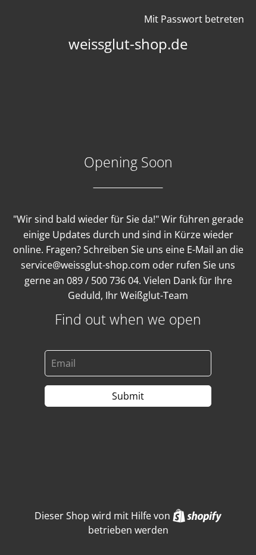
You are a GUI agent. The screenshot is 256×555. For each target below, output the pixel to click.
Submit (128, 396)
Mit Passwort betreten (194, 19)
